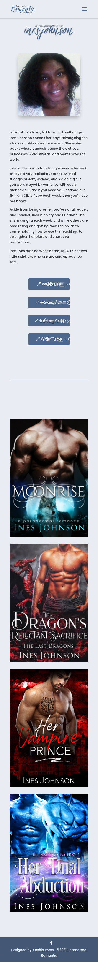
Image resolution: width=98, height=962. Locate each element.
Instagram (52, 321)
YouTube (52, 339)
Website (52, 284)
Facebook (52, 302)
